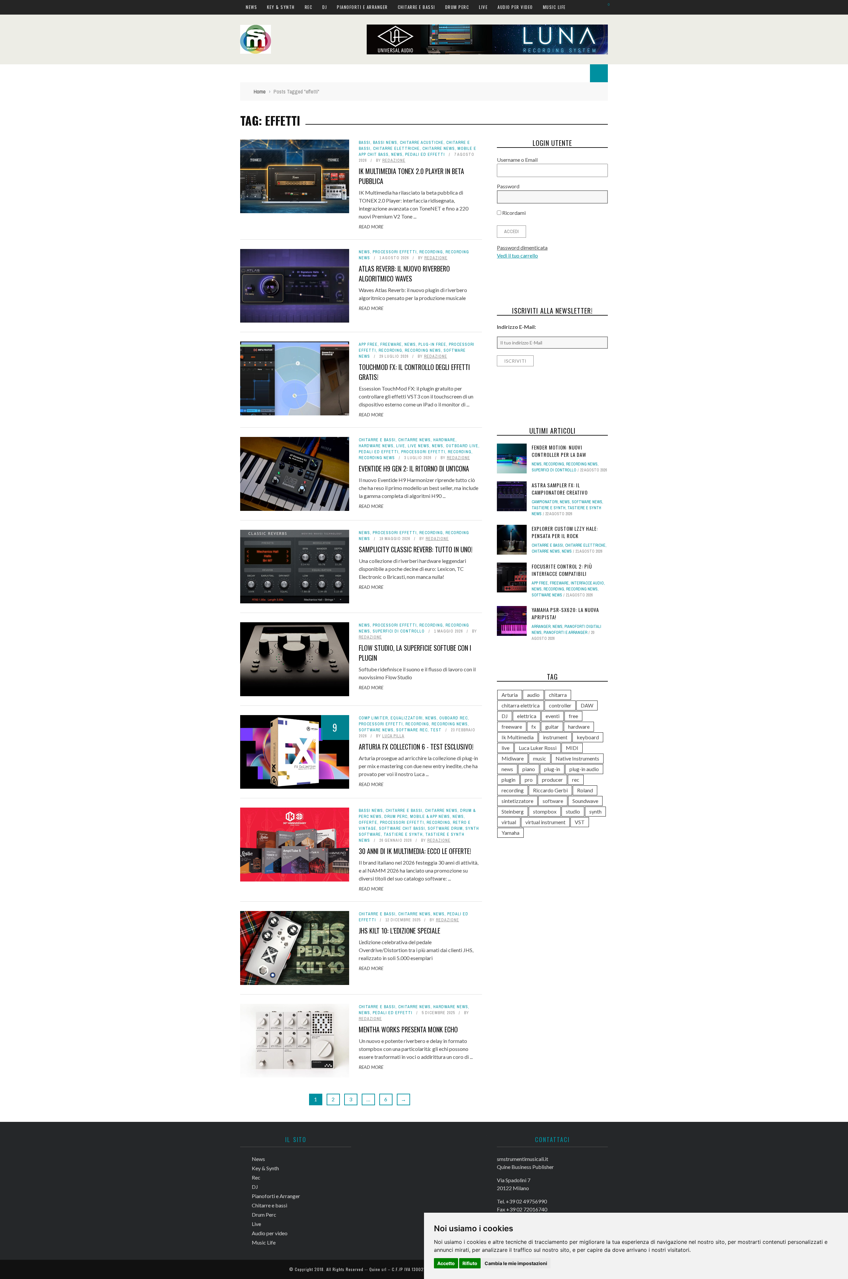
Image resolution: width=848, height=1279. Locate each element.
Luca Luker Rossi (537, 748)
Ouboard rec (453, 718)
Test (436, 730)
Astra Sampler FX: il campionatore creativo (560, 488)
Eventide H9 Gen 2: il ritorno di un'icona (414, 468)
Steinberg (513, 811)
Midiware (513, 758)
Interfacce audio (587, 583)
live (505, 748)
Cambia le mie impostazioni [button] (516, 1263)
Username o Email (517, 159)
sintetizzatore (517, 801)
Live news (418, 446)
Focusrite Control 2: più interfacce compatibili (562, 570)
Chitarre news (438, 148)
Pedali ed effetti (425, 154)
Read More (371, 226)
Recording (431, 252)
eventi (552, 716)
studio (573, 811)
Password (508, 186)
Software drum (445, 828)
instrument (555, 737)
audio (533, 695)
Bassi (364, 142)
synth (595, 811)
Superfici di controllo (399, 631)
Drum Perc (457, 7)
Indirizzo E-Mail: (516, 327)
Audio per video (515, 7)
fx (533, 726)
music (539, 758)
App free (368, 344)
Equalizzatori (407, 718)
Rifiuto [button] (469, 1263)
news (507, 769)
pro (529, 779)
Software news (376, 730)
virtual (509, 822)
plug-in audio (584, 769)
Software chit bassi (402, 828)
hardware (444, 440)
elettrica (526, 716)
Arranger (541, 626)
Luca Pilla (393, 736)
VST (580, 822)
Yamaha (510, 832)
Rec (309, 7)
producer (552, 779)
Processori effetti (395, 252)
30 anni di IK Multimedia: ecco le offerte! (415, 851)
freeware (512, 726)
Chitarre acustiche (422, 142)
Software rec (412, 730)
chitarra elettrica (521, 705)
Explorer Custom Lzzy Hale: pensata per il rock (565, 532)
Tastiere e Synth (403, 834)
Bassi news (385, 142)
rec (575, 779)
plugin (508, 779)
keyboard (588, 737)
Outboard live (462, 446)
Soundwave (585, 801)
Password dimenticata (522, 247)
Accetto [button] (446, 1263)
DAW (587, 705)
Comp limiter (373, 718)
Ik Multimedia (518, 737)
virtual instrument (545, 822)
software (553, 801)
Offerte (368, 822)
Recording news (423, 350)
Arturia (510, 695)
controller (560, 705)
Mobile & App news (430, 816)
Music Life (554, 7)
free (573, 716)
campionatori (545, 502)
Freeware (391, 344)
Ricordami (513, 213)
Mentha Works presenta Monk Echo (408, 1029)
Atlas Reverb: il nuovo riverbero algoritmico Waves (404, 273)
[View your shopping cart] (605, 7)
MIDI (572, 748)
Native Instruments (577, 758)
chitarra (558, 695)
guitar (552, 726)
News (251, 7)
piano (528, 769)
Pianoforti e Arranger (362, 7)
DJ (324, 7)
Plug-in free (432, 344)
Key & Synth (281, 7)
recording (513, 790)
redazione (393, 160)
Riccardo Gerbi (550, 790)
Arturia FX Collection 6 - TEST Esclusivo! (416, 747)
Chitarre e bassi (416, 7)
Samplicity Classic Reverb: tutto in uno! (415, 549)
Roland (585, 790)
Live (483, 7)
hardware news (376, 446)
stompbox (544, 811)
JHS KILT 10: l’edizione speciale (399, 931)
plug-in (552, 769)
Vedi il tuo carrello (517, 255)
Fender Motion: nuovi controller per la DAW (559, 451)
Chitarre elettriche (396, 148)
